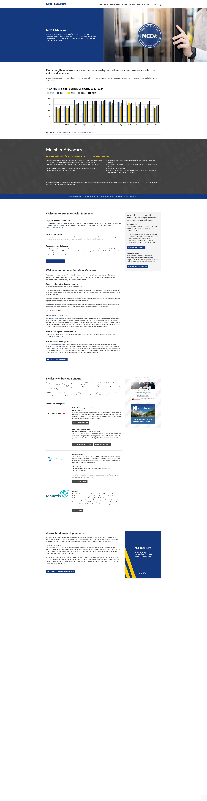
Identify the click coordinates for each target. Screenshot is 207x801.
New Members (57, 132)
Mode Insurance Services (53, 318)
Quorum (51, 311)
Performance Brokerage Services (55, 344)
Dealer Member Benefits (69, 132)
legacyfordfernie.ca (97, 239)
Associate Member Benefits (85, 132)
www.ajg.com (60, 336)
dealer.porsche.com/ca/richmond (56, 255)
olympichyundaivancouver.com (55, 227)
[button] (55, 261)
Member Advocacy (76, 196)
